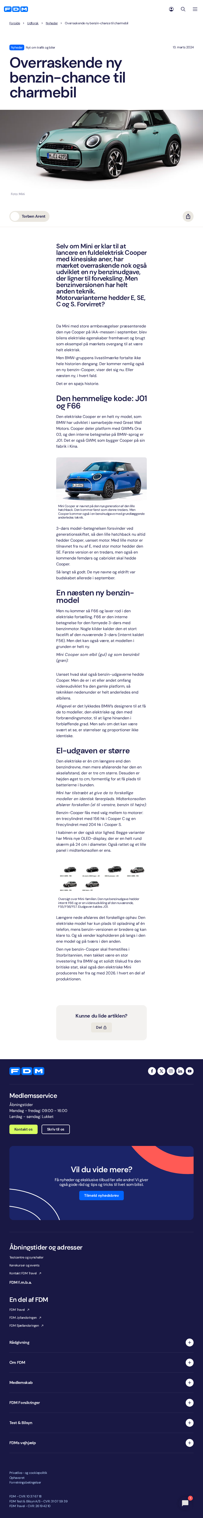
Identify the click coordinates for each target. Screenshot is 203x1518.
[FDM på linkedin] (180, 1071)
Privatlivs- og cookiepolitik (28, 1473)
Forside (14, 23)
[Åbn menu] (195, 9)
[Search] (183, 9)
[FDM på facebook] (152, 1071)
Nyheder (52, 23)
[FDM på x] (161, 1071)
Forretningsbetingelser (25, 1482)
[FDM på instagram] (171, 1071)
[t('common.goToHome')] (26, 1071)
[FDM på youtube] (190, 1071)
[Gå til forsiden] (16, 9)
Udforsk (33, 23)
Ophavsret (17, 1478)
